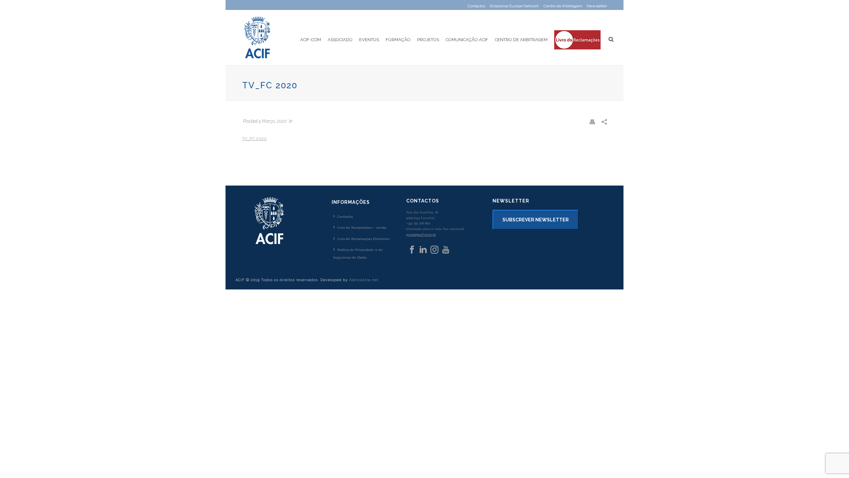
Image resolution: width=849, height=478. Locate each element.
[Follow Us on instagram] (434, 250)
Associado (340, 39)
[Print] (592, 121)
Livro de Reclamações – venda (361, 227)
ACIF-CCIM (310, 39)
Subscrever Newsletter (535, 219)
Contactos (345, 216)
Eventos (369, 39)
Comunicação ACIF (467, 39)
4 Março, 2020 (272, 121)
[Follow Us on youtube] (446, 250)
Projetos (428, 39)
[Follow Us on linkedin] (423, 250)
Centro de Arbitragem (521, 39)
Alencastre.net (363, 280)
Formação (398, 39)
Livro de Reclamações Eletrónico (363, 239)
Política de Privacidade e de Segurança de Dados (358, 253)
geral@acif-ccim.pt (421, 234)
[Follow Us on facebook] (412, 250)
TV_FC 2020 (254, 138)
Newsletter (597, 6)
